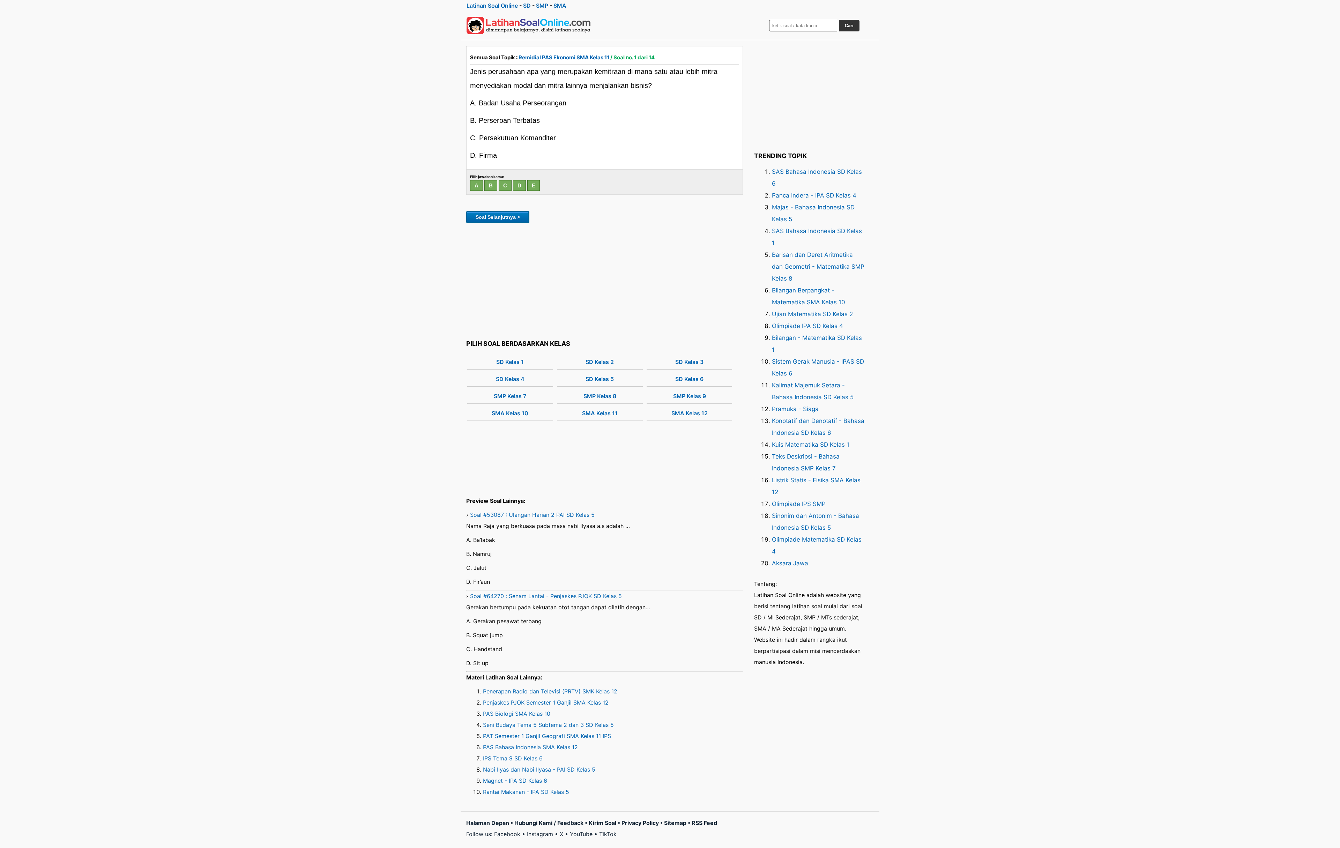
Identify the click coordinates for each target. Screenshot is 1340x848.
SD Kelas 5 (600, 378)
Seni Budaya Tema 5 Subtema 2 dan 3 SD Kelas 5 (548, 724)
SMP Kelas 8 (599, 396)
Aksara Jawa (790, 563)
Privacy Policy (640, 822)
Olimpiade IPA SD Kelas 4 (807, 325)
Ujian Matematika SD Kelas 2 (812, 314)
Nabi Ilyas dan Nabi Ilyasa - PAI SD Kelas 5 (539, 769)
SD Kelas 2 (600, 361)
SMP (542, 5)
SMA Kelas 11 (600, 413)
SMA (559, 5)
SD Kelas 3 (689, 361)
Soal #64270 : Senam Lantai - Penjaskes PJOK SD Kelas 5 (546, 596)
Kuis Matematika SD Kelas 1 (810, 444)
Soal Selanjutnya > (498, 217)
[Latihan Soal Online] (528, 25)
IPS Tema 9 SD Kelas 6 (513, 758)
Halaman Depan (487, 822)
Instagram (540, 834)
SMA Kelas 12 (689, 413)
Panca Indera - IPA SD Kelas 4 (814, 195)
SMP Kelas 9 (689, 396)
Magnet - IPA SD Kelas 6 (515, 780)
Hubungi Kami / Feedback (548, 822)
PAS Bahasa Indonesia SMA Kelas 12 (530, 747)
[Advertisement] (604, 280)
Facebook (507, 834)
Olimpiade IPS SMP (799, 503)
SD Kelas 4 (510, 378)
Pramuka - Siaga (795, 409)
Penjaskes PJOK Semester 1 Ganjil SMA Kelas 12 (546, 702)
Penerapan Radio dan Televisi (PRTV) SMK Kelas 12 (550, 691)
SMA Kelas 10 (510, 413)
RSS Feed (704, 822)
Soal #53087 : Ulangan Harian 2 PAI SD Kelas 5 (532, 514)
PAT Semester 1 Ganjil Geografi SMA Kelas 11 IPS (547, 735)
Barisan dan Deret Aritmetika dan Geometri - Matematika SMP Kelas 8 (818, 266)
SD (527, 5)
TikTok (608, 834)
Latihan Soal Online (492, 5)
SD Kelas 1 (510, 361)
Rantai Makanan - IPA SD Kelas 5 (526, 791)
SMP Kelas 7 (510, 396)
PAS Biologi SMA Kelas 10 (516, 713)
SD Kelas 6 (689, 378)
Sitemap (675, 822)
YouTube (581, 834)
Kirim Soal (602, 822)
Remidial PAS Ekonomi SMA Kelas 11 (564, 57)
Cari (849, 25)
